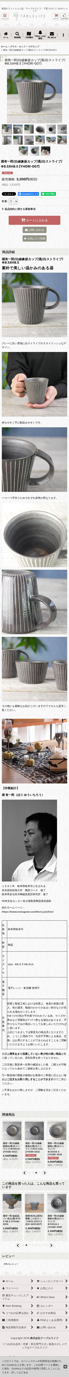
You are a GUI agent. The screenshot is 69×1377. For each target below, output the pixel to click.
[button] (5, 16)
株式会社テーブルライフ (44, 1338)
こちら (24, 1372)
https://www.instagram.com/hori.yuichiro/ (28, 911)
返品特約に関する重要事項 (20, 208)
